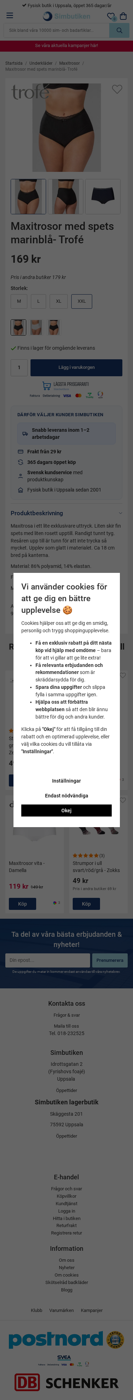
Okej (66, 810)
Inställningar (66, 781)
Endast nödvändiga (66, 795)
